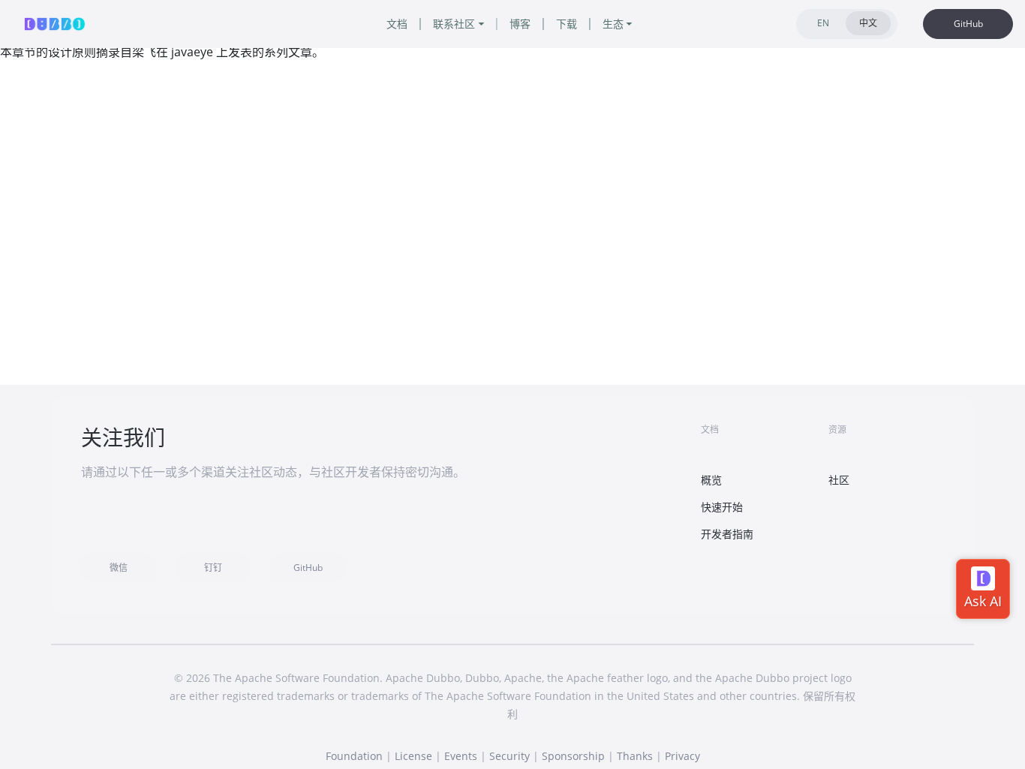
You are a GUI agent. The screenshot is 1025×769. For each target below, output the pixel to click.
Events (460, 756)
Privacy (682, 756)
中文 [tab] (868, 23)
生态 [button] (613, 24)
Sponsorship (573, 756)
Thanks (635, 756)
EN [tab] (823, 23)
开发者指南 (727, 534)
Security (509, 756)
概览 (711, 480)
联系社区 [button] (454, 24)
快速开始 (722, 507)
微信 (119, 567)
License (413, 756)
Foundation (354, 756)
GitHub (968, 23)
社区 (838, 480)
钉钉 (213, 567)
